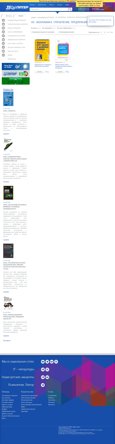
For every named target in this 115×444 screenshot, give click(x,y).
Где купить (51, 400)
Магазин (32, 5)
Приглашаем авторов (28, 398)
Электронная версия (66, 32)
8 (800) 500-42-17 (83, 8)
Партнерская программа (29, 395)
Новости (51, 5)
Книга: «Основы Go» (9, 111)
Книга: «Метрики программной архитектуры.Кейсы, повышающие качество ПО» (13, 316)
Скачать (39, 72)
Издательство (42, 5)
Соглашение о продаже (9, 395)
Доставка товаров (8, 400)
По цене (34, 28)
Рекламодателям (26, 400)
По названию (47, 28)
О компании (52, 395)
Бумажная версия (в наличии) (43, 32)
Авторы (9, 16)
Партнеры (24, 411)
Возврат (4, 409)
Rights (67, 5)
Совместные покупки (28, 409)
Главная (33, 17)
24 (105, 32)
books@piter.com (83, 10)
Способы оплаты (7, 402)
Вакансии (51, 405)
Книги (21, 16)
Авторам (59, 5)
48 (108, 32)
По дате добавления (64, 28)
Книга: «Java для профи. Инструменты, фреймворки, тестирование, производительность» (15, 206)
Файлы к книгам (7, 414)
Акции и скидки (7, 405)
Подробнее (6, 134)
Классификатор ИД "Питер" (45, 17)
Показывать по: (94, 32)
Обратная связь (7, 407)
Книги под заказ (26, 402)
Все (112, 32)
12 (101, 32)
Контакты (51, 402)
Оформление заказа (8, 411)
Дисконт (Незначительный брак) (10, 417)
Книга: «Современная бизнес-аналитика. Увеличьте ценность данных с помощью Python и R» (15, 158)
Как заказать (6, 398)
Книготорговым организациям (31, 405)
